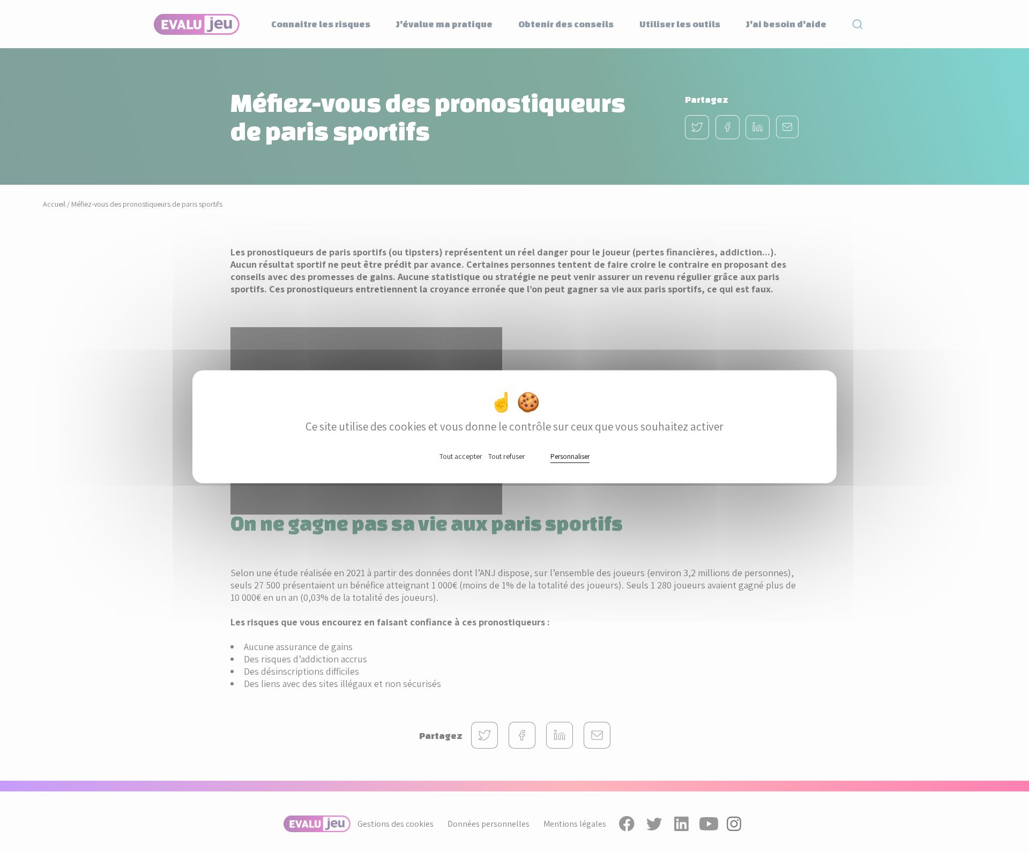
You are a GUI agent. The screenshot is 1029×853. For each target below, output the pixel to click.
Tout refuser (506, 456)
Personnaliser (570, 456)
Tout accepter (460, 456)
